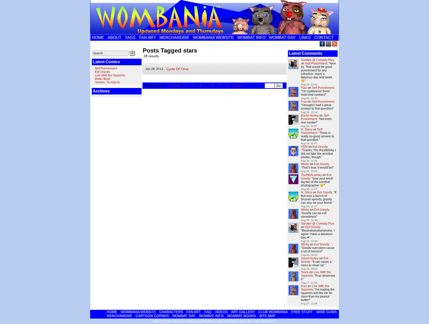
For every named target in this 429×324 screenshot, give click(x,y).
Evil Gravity (102, 72)
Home (98, 37)
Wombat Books (241, 316)
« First (175, 86)
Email (328, 44)
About (114, 37)
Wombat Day (282, 37)
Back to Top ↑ (269, 321)
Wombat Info (251, 37)
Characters (171, 312)
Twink (305, 272)
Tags (130, 37)
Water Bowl (102, 79)
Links (305, 37)
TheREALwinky (311, 175)
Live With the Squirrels (110, 75)
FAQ (207, 312)
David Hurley (310, 115)
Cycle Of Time (177, 69)
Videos (221, 312)
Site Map (267, 316)
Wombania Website (213, 37)
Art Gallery (243, 312)
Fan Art (147, 37)
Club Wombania (273, 312)
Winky (305, 164)
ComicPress (230, 321)
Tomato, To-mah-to (107, 82)
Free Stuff (302, 312)
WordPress (210, 321)
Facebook (322, 44)
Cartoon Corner (152, 316)
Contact (324, 37)
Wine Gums (326, 312)
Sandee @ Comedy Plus (317, 60)
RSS (335, 44)
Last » (238, 86)
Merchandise (174, 37)
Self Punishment (106, 68)
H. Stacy (306, 129)
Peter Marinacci (176, 321)
